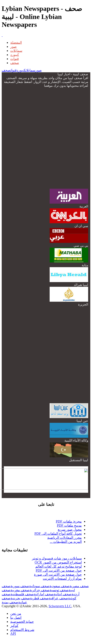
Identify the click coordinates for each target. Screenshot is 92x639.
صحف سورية (19, 586)
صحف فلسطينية (22, 594)
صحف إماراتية (44, 594)
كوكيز (14, 625)
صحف (14, 63)
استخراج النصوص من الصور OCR (58, 562)
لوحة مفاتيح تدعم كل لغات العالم (58, 566)
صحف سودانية (39, 586)
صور (13, 46)
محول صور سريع (70, 529)
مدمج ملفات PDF (69, 525)
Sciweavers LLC (60, 606)
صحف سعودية (59, 586)
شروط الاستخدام (22, 630)
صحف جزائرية (40, 590)
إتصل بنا (15, 617)
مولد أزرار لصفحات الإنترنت (62, 578)
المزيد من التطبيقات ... (66, 541)
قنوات (14, 59)
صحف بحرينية (20, 598)
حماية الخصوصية (22, 621)
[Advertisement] (46, 138)
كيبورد (14, 55)
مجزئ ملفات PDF (69, 521)
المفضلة (16, 42)
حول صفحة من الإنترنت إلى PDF (59, 570)
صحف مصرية (79, 586)
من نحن (15, 613)
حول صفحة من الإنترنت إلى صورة (58, 574)
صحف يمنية (10, 602)
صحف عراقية (58, 598)
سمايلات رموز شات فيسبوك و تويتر (57, 558)
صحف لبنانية (62, 594)
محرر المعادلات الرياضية (64, 537)
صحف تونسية (59, 590)
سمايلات (16, 50)
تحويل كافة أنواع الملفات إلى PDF (58, 533)
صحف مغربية (20, 590)
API (13, 633)
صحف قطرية (39, 598)
